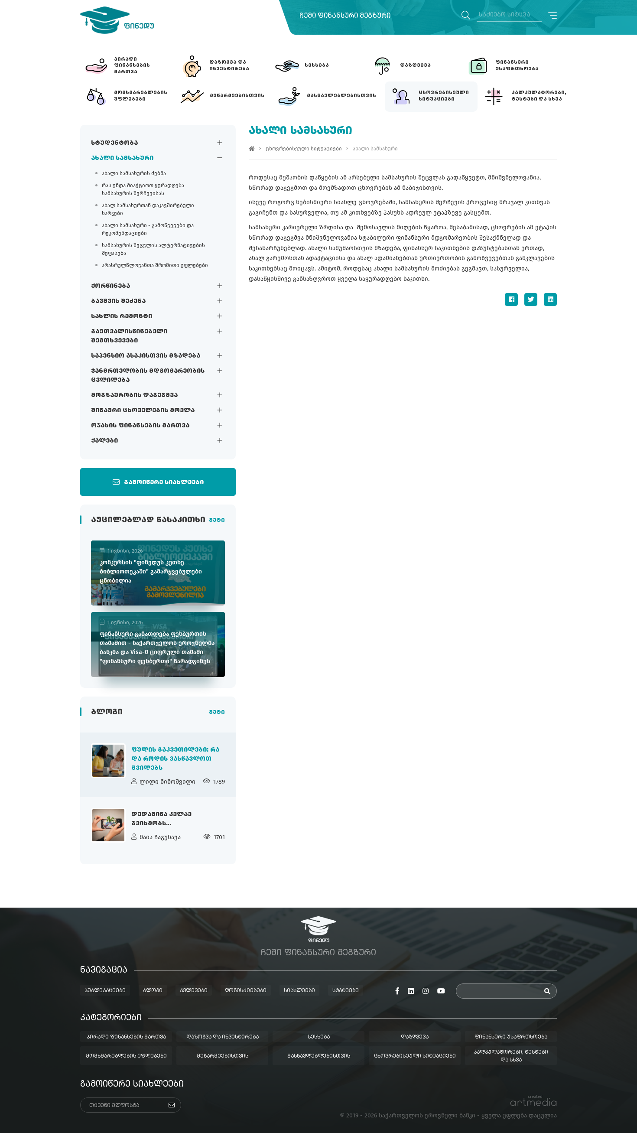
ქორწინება (110, 286)
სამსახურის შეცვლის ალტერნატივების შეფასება (153, 249)
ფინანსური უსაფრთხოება (510, 1037)
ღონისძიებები (245, 990)
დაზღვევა (415, 1037)
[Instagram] (425, 991)
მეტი (217, 520)
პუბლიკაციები (105, 990)
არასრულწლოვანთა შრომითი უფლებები (155, 265)
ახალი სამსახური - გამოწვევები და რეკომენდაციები (148, 229)
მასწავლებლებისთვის (318, 1056)
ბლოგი (152, 990)
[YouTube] (441, 991)
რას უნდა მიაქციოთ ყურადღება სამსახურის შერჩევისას (143, 189)
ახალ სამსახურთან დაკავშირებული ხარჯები (148, 209)
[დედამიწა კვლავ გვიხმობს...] (108, 825)
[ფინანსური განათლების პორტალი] (117, 20)
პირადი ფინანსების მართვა (126, 1037)
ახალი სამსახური (122, 158)
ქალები (104, 441)
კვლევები (194, 990)
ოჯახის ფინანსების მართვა (140, 426)
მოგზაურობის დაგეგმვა (134, 395)
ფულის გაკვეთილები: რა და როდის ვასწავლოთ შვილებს (175, 759)
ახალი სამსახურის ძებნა (134, 173)
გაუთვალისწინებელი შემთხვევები (129, 336)
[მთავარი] (252, 149)
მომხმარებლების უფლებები (126, 1056)
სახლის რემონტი (121, 316)
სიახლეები (299, 990)
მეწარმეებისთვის (222, 1056)
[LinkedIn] (550, 299)
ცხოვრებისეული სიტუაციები (304, 149)
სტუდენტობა (114, 143)
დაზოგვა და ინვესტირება (222, 1037)
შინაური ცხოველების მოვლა (143, 410)
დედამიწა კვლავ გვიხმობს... (161, 819)
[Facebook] (511, 299)
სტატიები (345, 990)
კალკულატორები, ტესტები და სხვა (511, 1056)
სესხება (319, 1037)
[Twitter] (530, 299)
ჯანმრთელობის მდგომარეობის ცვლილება (148, 375)
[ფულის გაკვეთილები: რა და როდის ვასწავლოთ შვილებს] (108, 760)
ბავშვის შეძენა (118, 301)
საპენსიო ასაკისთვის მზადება (145, 356)
